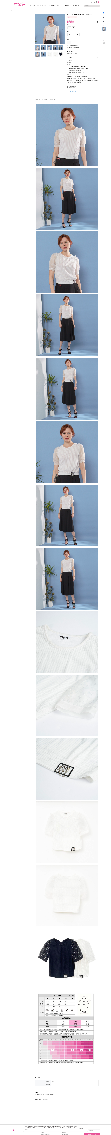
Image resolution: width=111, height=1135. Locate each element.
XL (77, 34)
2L (82, 34)
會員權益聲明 (65, 1134)
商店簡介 (42, 1132)
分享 (70, 91)
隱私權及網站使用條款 (45, 1134)
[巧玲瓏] (19, 4)
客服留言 (64, 1132)
